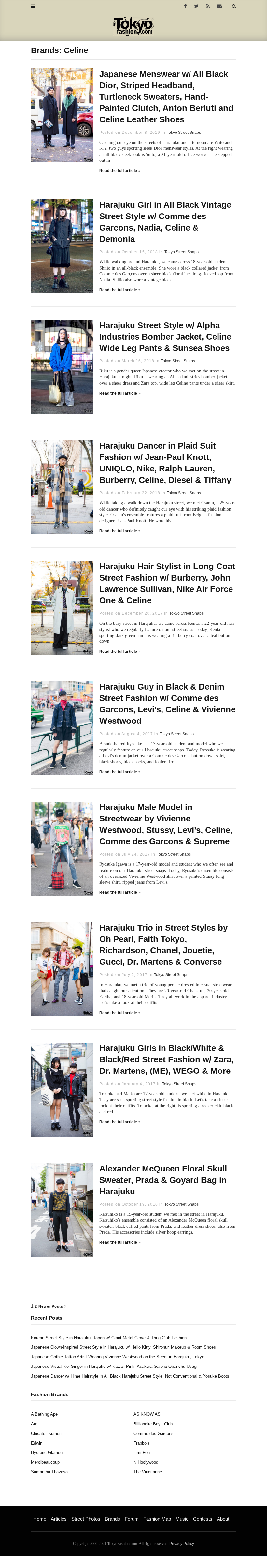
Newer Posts (51, 1306)
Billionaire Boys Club (153, 1424)
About (223, 1518)
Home (39, 1518)
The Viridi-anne (148, 1471)
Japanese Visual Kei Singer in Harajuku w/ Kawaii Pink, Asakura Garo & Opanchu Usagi (114, 1366)
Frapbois (142, 1443)
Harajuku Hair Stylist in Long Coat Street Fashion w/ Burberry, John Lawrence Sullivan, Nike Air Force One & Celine (167, 583)
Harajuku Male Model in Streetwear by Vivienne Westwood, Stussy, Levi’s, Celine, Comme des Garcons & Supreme (165, 824)
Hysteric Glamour (47, 1452)
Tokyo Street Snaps (184, 132)
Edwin (36, 1443)
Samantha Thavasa (49, 1471)
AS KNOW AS (147, 1414)
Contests (202, 1518)
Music (182, 1518)
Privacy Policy (181, 1543)
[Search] (234, 6)
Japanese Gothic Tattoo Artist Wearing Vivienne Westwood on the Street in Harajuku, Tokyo (117, 1356)
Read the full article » (120, 170)
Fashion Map (157, 1518)
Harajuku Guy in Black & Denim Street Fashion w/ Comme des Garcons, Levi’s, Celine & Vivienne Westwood (167, 704)
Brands (112, 1518)
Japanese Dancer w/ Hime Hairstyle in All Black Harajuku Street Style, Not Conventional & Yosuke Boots (130, 1376)
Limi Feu (142, 1452)
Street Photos (85, 1518)
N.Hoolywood (146, 1462)
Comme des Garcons (154, 1433)
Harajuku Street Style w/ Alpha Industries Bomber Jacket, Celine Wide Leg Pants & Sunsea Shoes (165, 336)
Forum (132, 1518)
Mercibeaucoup (45, 1462)
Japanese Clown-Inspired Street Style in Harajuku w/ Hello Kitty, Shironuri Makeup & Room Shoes (123, 1347)
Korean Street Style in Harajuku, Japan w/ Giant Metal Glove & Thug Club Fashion (109, 1337)
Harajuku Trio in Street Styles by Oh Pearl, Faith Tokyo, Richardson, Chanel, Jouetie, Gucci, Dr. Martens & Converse (163, 945)
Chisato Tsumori (46, 1433)
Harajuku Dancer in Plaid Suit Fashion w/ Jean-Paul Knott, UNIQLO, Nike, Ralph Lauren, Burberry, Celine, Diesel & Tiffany (165, 463)
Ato (34, 1424)
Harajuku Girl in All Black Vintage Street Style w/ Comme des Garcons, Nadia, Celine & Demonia (165, 222)
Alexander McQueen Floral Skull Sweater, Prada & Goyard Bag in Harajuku (163, 1180)
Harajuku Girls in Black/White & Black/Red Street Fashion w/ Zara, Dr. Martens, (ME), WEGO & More (166, 1059)
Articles (59, 1518)
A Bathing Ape (44, 1414)
